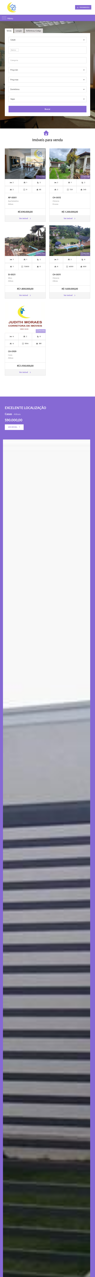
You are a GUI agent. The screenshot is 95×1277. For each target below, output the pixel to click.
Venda (9, 31)
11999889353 (84, 7)
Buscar (47, 109)
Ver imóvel (23, 218)
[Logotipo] (17, 7)
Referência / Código (33, 31)
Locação (19, 31)
